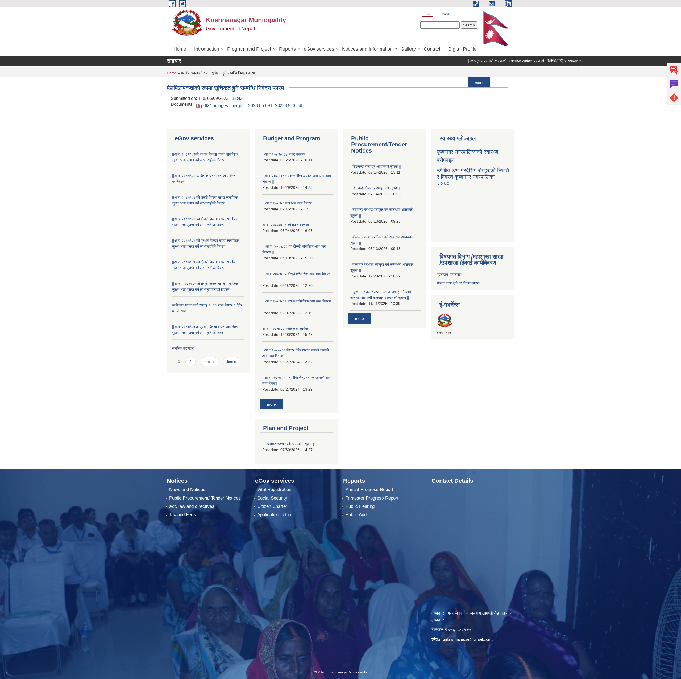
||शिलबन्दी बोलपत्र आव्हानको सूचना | (375, 188)
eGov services (319, 49)
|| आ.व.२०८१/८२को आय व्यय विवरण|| (288, 203)
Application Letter (274, 514)
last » (231, 361)
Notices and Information (367, 49)
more (450, 82)
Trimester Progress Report (372, 498)
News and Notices (187, 489)
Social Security (272, 498)
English (427, 14)
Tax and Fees (182, 514)
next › (209, 361)
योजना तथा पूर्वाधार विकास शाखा (458, 283)
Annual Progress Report (369, 489)
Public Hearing (360, 506)
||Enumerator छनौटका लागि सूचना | (288, 444)
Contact (432, 49)
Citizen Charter (272, 506)
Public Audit (357, 514)
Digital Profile (462, 49)
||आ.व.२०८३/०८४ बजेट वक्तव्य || (285, 154)
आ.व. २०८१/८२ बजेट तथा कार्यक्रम (286, 328)
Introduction (206, 49)
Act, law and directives (191, 506)
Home (179, 49)
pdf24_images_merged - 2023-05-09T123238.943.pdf (251, 105)
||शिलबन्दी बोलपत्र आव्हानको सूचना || (375, 166)
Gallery (408, 49)
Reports (287, 49)
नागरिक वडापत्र (183, 348)
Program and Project (249, 49)
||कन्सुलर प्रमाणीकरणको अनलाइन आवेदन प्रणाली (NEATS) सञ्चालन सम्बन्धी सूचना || (507, 61)
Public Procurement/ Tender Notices (205, 498)
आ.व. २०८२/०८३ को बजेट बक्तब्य (285, 225)
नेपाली (446, 14)
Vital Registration (274, 489)
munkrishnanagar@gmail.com (465, 639)
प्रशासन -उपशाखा (449, 274)
